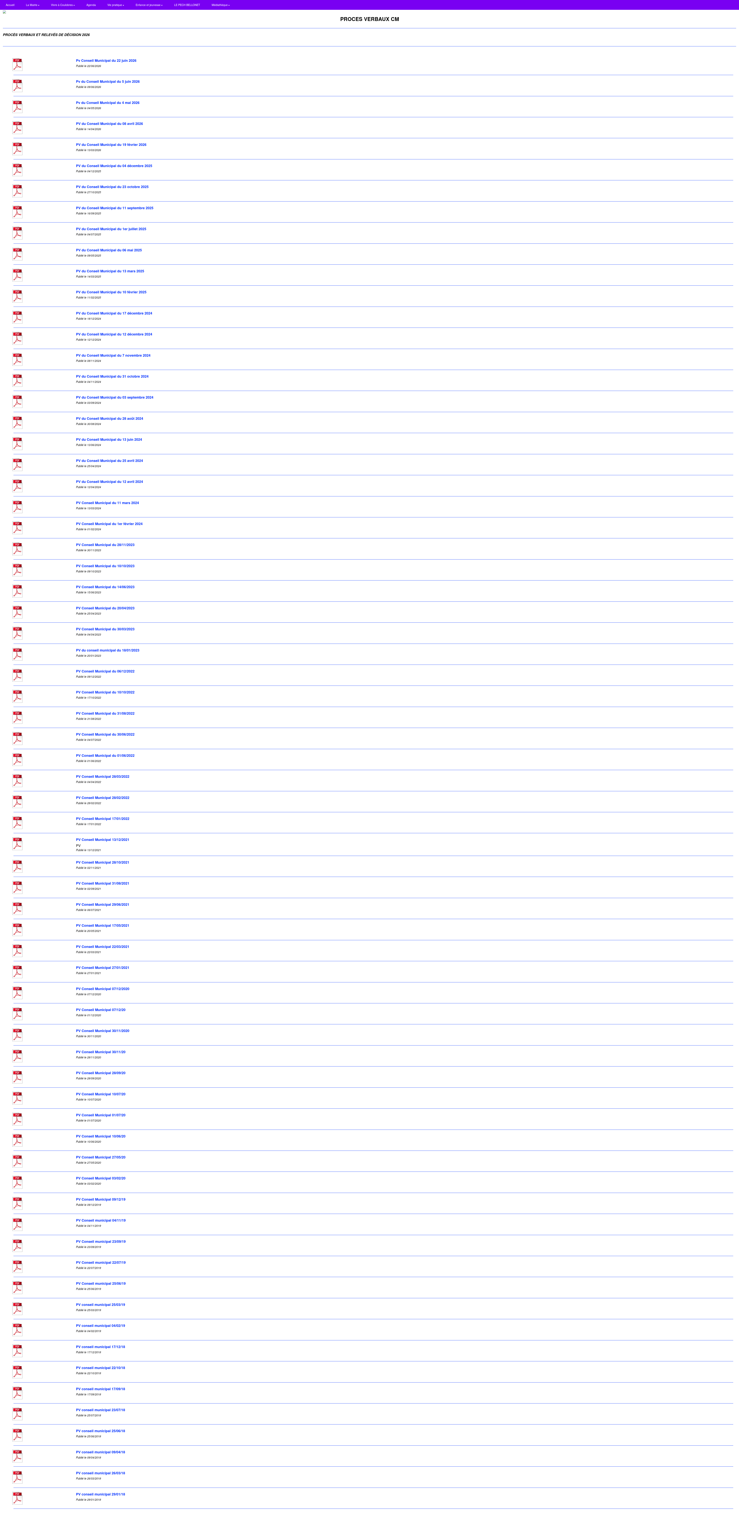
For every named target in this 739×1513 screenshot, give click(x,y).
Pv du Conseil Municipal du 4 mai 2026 (108, 102)
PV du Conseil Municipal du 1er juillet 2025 (111, 228)
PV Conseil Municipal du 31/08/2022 (105, 713)
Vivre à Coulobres (62, 5)
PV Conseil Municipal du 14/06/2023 (105, 586)
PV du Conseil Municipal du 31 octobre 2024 (112, 376)
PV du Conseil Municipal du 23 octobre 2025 (112, 186)
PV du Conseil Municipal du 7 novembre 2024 (113, 355)
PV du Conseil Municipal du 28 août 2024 (109, 418)
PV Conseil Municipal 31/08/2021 (102, 883)
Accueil (10, 5)
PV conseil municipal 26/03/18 (100, 1472)
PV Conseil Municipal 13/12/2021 (102, 839)
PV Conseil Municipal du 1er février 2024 (109, 523)
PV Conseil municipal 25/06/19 (101, 1283)
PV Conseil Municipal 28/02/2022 (102, 797)
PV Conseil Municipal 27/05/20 (100, 1157)
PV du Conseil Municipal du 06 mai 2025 (109, 250)
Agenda (91, 5)
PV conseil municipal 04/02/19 (100, 1325)
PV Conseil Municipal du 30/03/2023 (105, 628)
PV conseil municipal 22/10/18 (100, 1367)
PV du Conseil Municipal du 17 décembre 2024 (114, 313)
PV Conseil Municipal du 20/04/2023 (105, 608)
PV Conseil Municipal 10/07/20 (100, 1093)
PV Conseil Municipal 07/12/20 (100, 1009)
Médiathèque (220, 5)
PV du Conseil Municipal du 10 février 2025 (111, 291)
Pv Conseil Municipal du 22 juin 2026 (106, 60)
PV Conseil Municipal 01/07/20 (100, 1114)
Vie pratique (115, 5)
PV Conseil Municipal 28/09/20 (100, 1072)
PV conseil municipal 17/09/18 (100, 1388)
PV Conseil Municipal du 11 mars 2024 (107, 502)
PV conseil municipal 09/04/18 (100, 1451)
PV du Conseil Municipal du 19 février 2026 (111, 144)
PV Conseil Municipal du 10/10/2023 (105, 565)
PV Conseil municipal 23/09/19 (101, 1241)
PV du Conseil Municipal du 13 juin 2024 (109, 439)
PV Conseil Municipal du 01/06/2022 (105, 755)
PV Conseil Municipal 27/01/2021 (102, 967)
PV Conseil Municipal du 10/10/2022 (105, 692)
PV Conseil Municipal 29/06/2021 (102, 904)
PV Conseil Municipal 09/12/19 (100, 1199)
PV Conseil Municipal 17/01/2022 (102, 818)
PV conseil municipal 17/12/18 (100, 1346)
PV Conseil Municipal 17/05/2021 (102, 925)
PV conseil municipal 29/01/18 (100, 1494)
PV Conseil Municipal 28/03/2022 (102, 776)
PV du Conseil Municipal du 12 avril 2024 (109, 481)
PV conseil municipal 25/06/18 (100, 1430)
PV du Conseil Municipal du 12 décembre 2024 (114, 334)
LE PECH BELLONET (187, 5)
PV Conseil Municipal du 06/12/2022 (105, 671)
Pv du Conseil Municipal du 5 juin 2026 (108, 81)
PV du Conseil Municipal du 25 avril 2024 (109, 460)
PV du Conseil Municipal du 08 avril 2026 (109, 123)
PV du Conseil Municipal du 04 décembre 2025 (114, 165)
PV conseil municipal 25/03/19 (100, 1304)
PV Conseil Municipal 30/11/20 (100, 1051)
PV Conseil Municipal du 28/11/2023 (105, 544)
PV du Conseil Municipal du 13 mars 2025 (110, 270)
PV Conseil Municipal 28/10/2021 (102, 862)
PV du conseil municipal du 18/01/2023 (107, 650)
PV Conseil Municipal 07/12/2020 (102, 988)
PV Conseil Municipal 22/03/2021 (102, 946)
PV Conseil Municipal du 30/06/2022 (105, 734)
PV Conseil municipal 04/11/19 (101, 1220)
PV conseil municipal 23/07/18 (100, 1409)
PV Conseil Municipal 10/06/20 (100, 1136)
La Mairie (32, 5)
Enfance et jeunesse (148, 5)
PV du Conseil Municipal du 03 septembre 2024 (114, 397)
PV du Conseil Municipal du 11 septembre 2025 (114, 207)
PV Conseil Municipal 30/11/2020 (102, 1030)
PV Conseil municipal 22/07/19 (101, 1262)
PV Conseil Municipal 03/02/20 (100, 1178)
